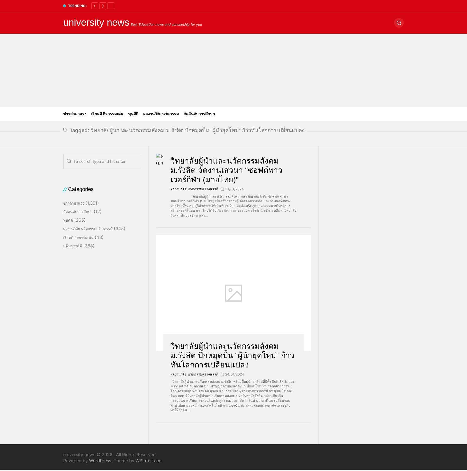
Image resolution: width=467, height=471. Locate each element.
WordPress (100, 460)
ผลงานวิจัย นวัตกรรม (161, 114)
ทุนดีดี (133, 114)
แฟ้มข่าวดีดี (72, 246)
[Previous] (94, 5)
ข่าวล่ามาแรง (74, 114)
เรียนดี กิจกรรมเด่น (107, 114)
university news (96, 22)
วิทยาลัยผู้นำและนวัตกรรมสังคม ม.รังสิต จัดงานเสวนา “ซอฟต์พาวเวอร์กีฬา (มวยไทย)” (226, 170)
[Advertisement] (233, 70)
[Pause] (111, 5)
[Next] (102, 5)
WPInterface (148, 460)
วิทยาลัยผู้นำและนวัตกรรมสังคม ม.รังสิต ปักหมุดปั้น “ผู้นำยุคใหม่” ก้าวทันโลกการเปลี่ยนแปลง (232, 355)
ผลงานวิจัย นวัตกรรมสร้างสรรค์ (194, 189)
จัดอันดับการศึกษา (199, 114)
